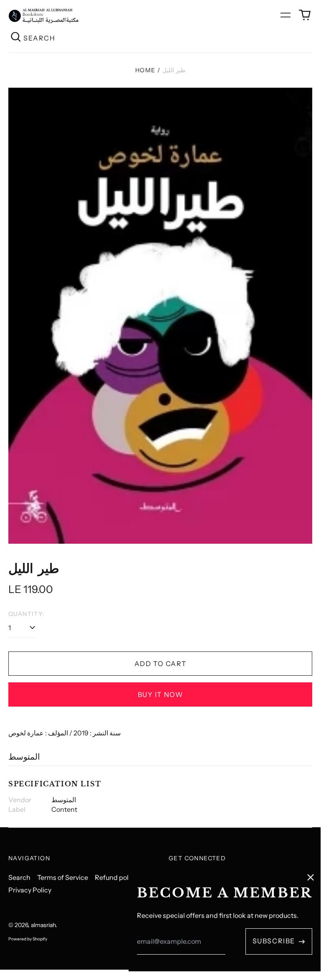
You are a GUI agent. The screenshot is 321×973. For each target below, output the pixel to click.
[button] (304, 15)
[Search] (15, 37)
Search (19, 877)
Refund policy (116, 877)
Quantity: (26, 614)
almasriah (43, 925)
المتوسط (24, 757)
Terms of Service (62, 877)
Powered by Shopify (27, 939)
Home (145, 70)
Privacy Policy (29, 890)
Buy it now (160, 694)
